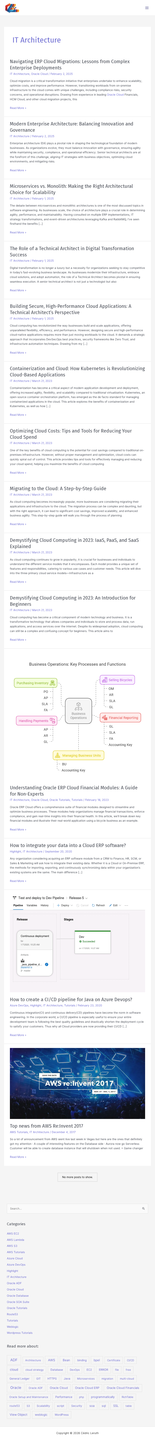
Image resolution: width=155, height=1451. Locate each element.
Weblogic (13, 1326)
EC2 (89, 1369)
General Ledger (19, 1378)
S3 (28, 1405)
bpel (97, 1360)
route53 (14, 1405)
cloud (14, 1370)
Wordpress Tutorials (19, 1332)
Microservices (86, 1378)
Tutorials (77, 799)
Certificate (113, 1360)
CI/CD (130, 1360)
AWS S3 (12, 1245)
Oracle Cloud (39, 73)
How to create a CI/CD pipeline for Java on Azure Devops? (71, 999)
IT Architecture (19, 73)
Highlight (15, 851)
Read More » (18, 108)
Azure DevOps (19, 1005)
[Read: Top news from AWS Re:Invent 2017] (77, 1083)
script (60, 1405)
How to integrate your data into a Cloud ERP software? (68, 845)
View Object (18, 1415)
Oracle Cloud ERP (87, 1388)
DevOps (75, 1369)
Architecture (33, 1360)
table (129, 1405)
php (81, 1397)
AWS (51, 1360)
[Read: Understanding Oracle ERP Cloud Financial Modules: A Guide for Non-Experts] (77, 716)
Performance (63, 1397)
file (117, 1369)
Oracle (15, 1387)
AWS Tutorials (19, 1132)
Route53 (12, 1314)
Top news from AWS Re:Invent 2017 (46, 1126)
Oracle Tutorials (59, 799)
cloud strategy (34, 1369)
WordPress (62, 1414)
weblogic (41, 1415)
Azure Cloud (15, 1258)
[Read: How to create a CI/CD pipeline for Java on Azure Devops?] (77, 942)
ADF (14, 1360)
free (128, 1369)
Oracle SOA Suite (18, 1302)
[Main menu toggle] (147, 8)
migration (107, 1378)
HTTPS (52, 1378)
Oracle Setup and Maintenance (28, 1397)
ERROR (103, 1369)
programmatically (103, 1397)
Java (67, 1378)
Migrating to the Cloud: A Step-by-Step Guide (58, 488)
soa (91, 1406)
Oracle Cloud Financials (123, 1388)
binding (82, 1360)
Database (56, 1369)
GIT (38, 1378)
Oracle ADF (14, 1283)
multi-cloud (127, 1378)
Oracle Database (18, 1295)
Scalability (43, 1405)
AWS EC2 (13, 1233)
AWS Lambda (15, 1239)
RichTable (127, 1397)
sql (104, 1406)
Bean (66, 1360)
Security (76, 1405)
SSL (115, 1406)
